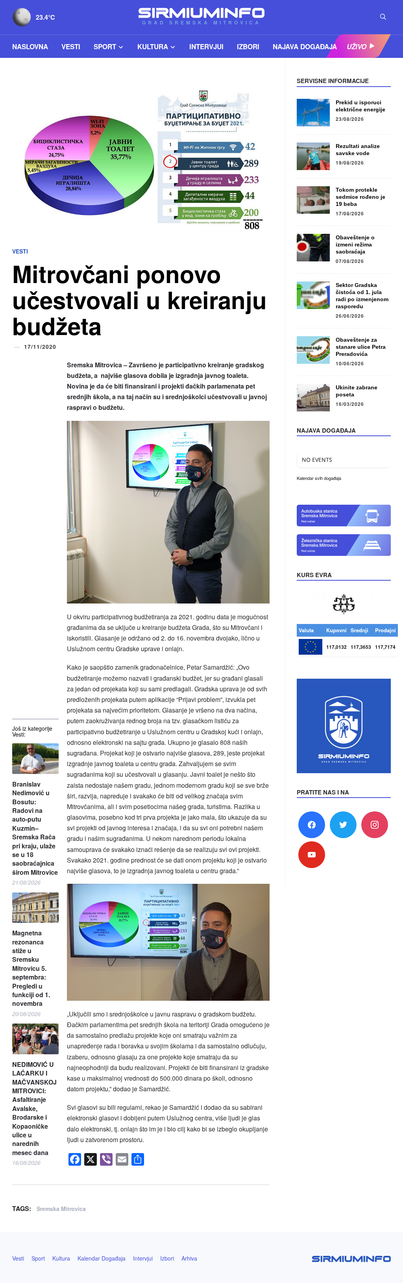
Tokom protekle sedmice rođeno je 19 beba (360, 197)
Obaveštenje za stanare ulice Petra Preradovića (361, 347)
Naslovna (30, 46)
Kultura (152, 46)
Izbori (248, 46)
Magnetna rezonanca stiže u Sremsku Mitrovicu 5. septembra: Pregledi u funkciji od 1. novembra (31, 968)
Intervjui (206, 46)
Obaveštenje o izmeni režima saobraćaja (355, 244)
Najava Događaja (305, 46)
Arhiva (189, 1258)
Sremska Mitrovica (61, 1209)
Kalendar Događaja (102, 1258)
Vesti (70, 46)
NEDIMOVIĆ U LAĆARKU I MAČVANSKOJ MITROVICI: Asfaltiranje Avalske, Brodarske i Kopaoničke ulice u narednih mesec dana (34, 1108)
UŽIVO (356, 46)
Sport (105, 46)
